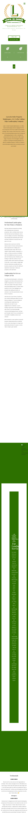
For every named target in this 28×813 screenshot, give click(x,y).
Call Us (14, 37)
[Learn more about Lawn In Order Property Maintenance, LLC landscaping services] (14, 487)
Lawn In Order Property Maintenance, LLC (14, 26)
